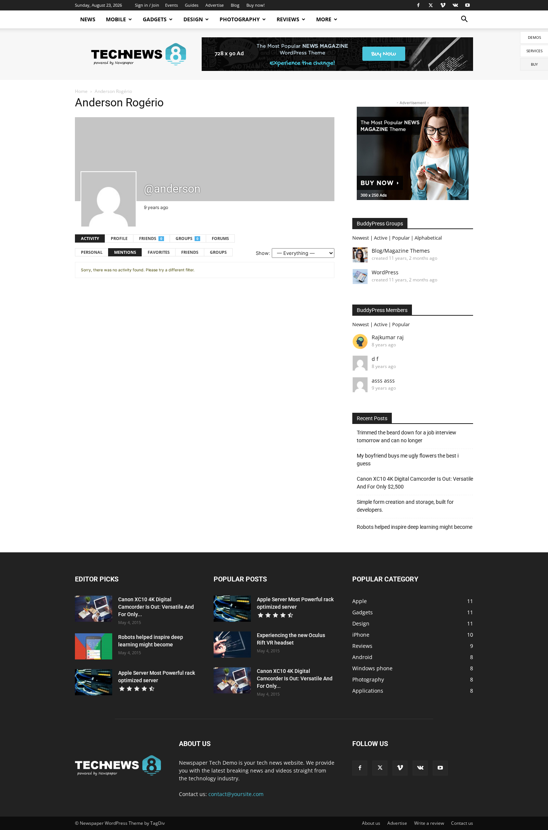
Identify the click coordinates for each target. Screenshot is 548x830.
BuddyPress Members (382, 310)
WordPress (385, 272)
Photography (240, 19)
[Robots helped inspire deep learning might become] (93, 646)
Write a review (429, 823)
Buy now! (255, 5)
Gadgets (155, 19)
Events (171, 5)
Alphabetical (428, 238)
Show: (263, 253)
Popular (401, 238)
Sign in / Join (147, 5)
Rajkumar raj (388, 337)
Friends (150, 238)
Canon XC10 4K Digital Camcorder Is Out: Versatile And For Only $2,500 (415, 483)
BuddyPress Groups (380, 224)
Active (380, 238)
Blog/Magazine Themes (401, 250)
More (323, 19)
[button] (464, 20)
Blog (235, 5)
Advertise (214, 5)
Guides (191, 5)
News (87, 19)
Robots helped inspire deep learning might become (414, 527)
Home (81, 91)
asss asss (383, 380)
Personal (92, 252)
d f (375, 358)
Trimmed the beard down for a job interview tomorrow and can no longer (406, 436)
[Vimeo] (442, 5)
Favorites (159, 252)
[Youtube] (467, 5)
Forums (220, 238)
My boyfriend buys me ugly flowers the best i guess (408, 460)
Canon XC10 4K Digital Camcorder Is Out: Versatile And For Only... (156, 606)
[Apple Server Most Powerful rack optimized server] (93, 682)
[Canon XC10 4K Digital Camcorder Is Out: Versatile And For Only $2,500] (93, 609)
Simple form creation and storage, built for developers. (405, 506)
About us (371, 823)
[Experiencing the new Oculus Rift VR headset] (232, 644)
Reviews (288, 19)
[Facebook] (418, 5)
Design (193, 19)
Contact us (462, 823)
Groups (187, 238)
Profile (119, 238)
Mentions (125, 252)
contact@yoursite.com (236, 794)
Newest (360, 238)
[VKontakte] (455, 5)
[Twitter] (430, 5)
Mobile (116, 19)
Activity (90, 238)
